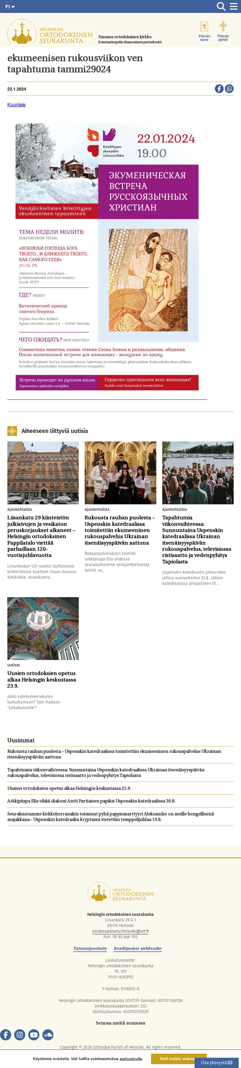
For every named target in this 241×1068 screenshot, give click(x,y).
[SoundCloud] (47, 1034)
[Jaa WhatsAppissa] (229, 89)
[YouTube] (33, 1034)
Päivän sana (204, 37)
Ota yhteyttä (214, 1063)
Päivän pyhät (223, 37)
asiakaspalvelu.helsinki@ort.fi (120, 931)
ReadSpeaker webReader (138, 948)
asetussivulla (131, 1059)
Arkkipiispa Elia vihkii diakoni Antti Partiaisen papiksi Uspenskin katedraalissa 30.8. (91, 801)
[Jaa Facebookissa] (219, 89)
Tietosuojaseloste (90, 948)
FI (8, 7)
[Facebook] (5, 1034)
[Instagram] (19, 1034)
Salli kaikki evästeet (179, 1059)
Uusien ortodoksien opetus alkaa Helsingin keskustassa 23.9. (69, 789)
